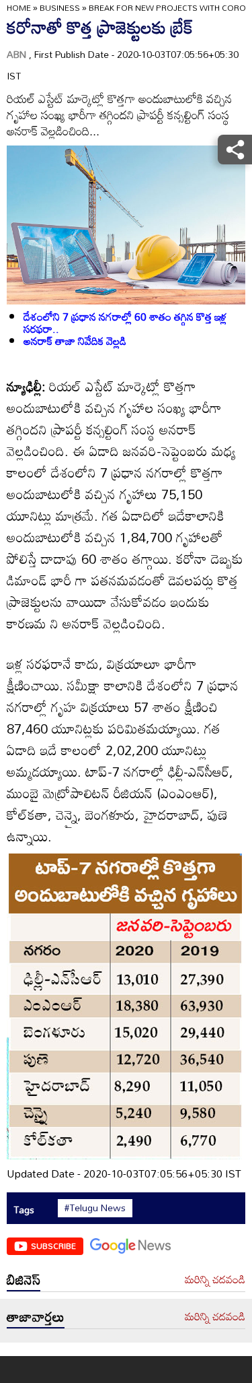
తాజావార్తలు (36, 1316)
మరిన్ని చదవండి (215, 1280)
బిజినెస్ (23, 1279)
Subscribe (53, 1245)
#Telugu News (95, 1207)
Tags (23, 1209)
